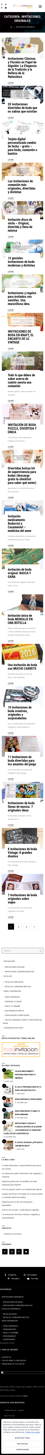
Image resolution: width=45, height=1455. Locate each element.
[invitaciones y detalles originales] (22, 6)
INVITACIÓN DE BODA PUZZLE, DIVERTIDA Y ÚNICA (22, 428)
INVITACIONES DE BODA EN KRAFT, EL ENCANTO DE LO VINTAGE (21, 337)
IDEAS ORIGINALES (12, 997)
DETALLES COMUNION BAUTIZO (18, 986)
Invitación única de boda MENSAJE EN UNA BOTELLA (20, 619)
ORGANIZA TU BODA (13, 1001)
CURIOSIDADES (9, 1339)
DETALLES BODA (10, 1314)
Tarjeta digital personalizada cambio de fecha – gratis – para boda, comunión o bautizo (22, 146)
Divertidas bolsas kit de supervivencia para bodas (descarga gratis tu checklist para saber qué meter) (22, 475)
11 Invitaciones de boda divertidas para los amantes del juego (22, 760)
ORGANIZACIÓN (9, 1329)
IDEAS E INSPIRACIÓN (12, 991)
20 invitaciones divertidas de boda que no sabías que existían (22, 107)
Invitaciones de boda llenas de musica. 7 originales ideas (21, 806)
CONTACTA (6, 1357)
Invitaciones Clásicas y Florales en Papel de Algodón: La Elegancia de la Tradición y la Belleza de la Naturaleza (22, 68)
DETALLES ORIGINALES (11, 1309)
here (25, 1396)
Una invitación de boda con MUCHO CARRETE (22, 666)
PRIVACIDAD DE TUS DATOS (13, 1364)
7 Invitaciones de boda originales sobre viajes (22, 898)
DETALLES (8, 976)
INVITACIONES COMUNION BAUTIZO (19, 971)
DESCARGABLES (9, 1336)
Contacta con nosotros (13, 1234)
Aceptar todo (22, 1438)
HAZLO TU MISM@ (12, 1006)
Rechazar (22, 1444)
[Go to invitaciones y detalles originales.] (11, 27)
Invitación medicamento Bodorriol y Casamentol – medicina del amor (19, 523)
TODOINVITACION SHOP (13, 1028)
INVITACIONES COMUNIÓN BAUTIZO (18, 1305)
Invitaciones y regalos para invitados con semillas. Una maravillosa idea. (22, 298)
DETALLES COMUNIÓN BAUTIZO (16, 1317)
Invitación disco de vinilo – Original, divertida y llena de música (20, 225)
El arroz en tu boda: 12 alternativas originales (20, 1210)
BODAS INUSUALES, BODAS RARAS (28, 1099)
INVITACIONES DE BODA (14, 967)
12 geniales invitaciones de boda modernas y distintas (21, 261)
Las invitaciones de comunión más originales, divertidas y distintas (22, 186)
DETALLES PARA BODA (14, 982)
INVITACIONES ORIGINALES (13, 1297)
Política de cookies (32, 1432)
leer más (11, 83)
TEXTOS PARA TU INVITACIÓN (14, 1360)
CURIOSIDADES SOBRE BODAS (17, 1015)
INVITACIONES (9, 961)
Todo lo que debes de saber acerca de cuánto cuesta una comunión (21, 380)
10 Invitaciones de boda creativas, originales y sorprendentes (20, 712)
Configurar (22, 1449)
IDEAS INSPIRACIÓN (10, 1321)
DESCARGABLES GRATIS (14, 1010)
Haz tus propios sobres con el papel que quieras (22, 1189)
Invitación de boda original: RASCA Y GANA (19, 573)
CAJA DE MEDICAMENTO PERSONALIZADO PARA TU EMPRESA (25, 1074)
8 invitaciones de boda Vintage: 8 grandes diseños (22, 852)
